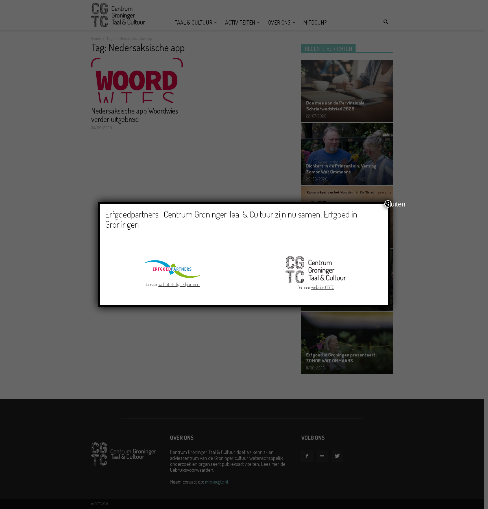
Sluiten (388, 204)
